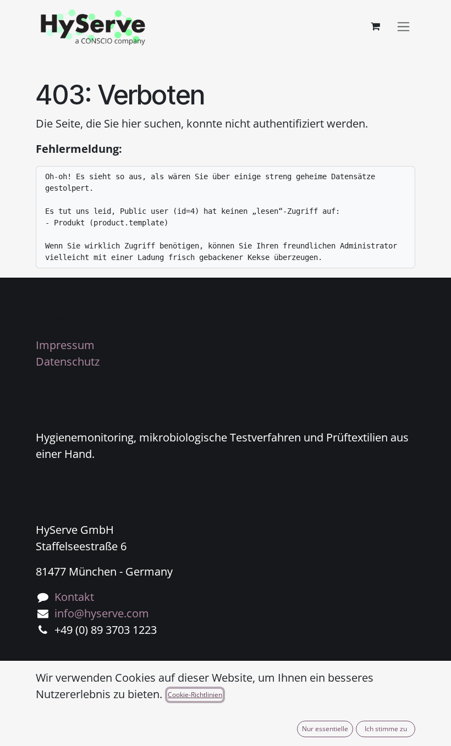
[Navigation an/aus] (403, 26)
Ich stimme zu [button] (386, 728)
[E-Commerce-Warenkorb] (375, 26)
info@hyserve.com (101, 613)
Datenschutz (68, 361)
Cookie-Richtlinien (195, 694)
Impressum (65, 345)
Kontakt (74, 596)
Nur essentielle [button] (325, 728)
